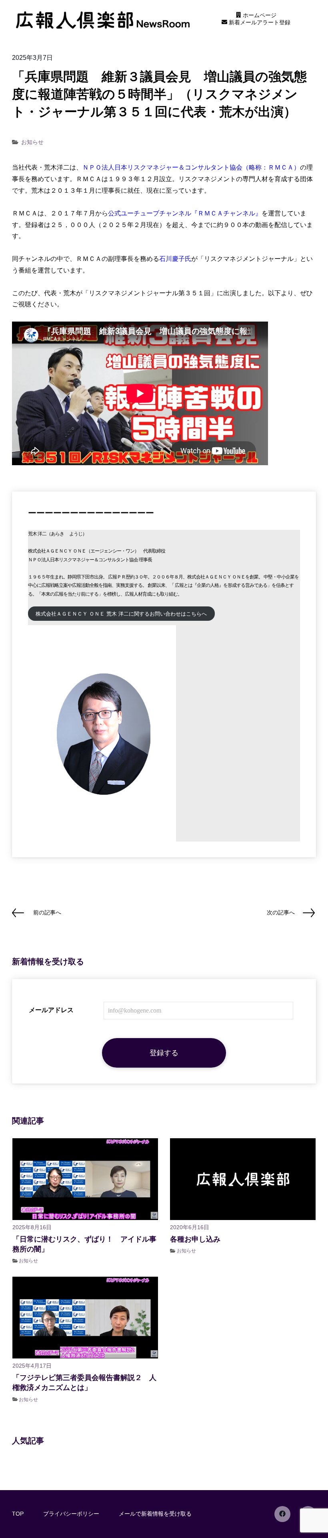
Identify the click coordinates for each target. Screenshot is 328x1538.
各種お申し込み (195, 1239)
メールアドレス (51, 1010)
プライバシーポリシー (71, 1513)
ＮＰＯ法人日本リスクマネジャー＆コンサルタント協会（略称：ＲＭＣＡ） (191, 167)
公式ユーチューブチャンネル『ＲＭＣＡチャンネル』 (185, 213)
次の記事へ (281, 912)
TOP (18, 1513)
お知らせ (32, 142)
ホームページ (258, 15)
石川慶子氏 (175, 258)
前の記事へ (47, 912)
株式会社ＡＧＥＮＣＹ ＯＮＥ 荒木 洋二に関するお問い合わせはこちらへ (121, 614)
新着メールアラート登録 (258, 22)
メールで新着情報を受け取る (155, 1513)
